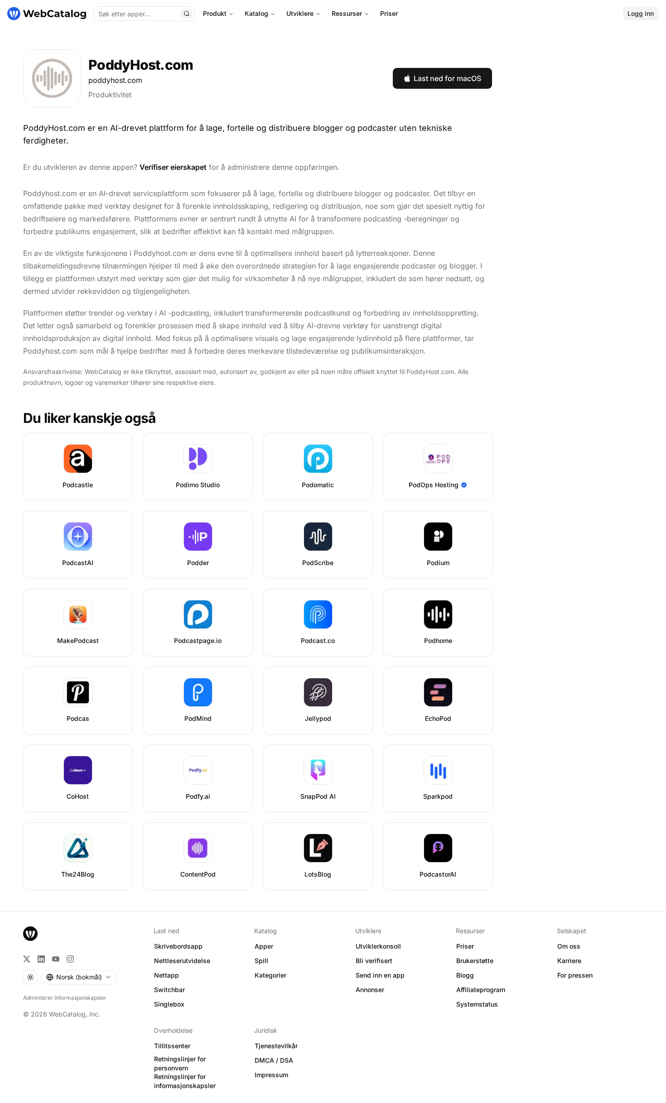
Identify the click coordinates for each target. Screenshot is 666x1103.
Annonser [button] (370, 989)
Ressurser (347, 13)
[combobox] (78, 977)
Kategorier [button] (270, 975)
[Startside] (46, 13)
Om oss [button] (568, 946)
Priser (389, 13)
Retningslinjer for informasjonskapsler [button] (185, 1081)
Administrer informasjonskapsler (64, 997)
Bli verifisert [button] (374, 960)
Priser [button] (465, 946)
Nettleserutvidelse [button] (182, 960)
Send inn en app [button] (380, 975)
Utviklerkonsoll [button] (378, 946)
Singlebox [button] (169, 1004)
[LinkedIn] (41, 959)
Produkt (215, 13)
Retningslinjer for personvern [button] (180, 1063)
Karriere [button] (569, 960)
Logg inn (640, 13)
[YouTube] (55, 959)
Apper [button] (264, 946)
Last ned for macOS (447, 78)
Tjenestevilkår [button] (276, 1046)
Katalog (256, 13)
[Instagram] (70, 959)
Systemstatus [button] (477, 1004)
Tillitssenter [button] (172, 1046)
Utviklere (300, 13)
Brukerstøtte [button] (474, 960)
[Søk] (186, 13)
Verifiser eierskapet (173, 167)
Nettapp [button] (166, 975)
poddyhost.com (115, 80)
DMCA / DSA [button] (274, 1060)
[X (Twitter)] (26, 959)
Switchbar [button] (169, 989)
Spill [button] (261, 960)
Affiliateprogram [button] (480, 989)
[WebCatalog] (30, 933)
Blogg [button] (465, 975)
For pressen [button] (575, 975)
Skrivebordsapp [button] (178, 946)
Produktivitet (109, 94)
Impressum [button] (271, 1075)
